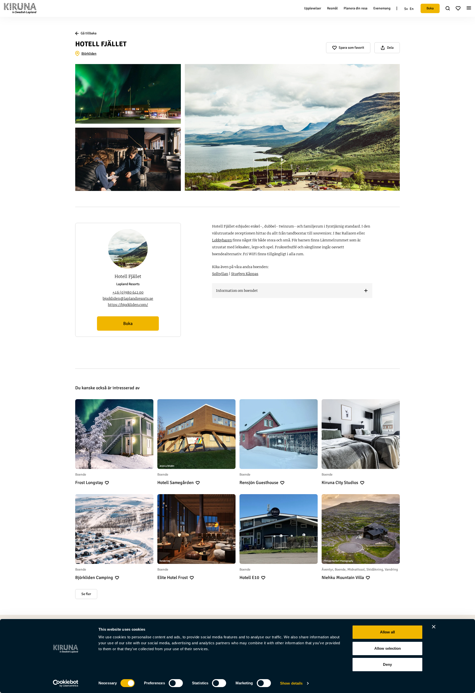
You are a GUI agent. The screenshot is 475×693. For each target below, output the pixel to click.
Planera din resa (355, 8)
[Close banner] (433, 626)
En (412, 9)
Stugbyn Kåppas (244, 274)
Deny (387, 664)
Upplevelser (312, 8)
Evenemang (381, 8)
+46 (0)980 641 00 (127, 292)
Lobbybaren (222, 240)
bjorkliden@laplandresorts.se (128, 298)
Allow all (387, 632)
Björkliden (88, 53)
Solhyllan (220, 274)
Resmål (332, 8)
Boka (430, 8)
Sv (406, 9)
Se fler (86, 594)
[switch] (176, 683)
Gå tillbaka (88, 33)
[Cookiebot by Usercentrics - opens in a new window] (65, 683)
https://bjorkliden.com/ (128, 304)
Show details (291, 683)
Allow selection (387, 648)
